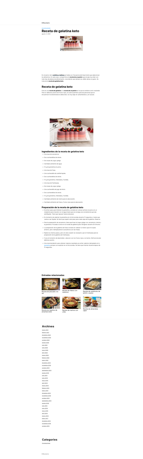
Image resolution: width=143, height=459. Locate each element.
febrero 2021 (45, 332)
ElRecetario (46, 23)
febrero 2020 (45, 357)
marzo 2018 (45, 416)
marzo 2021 (45, 330)
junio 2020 (45, 347)
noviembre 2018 (46, 395)
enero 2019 (45, 390)
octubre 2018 (45, 398)
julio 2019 (44, 375)
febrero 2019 (45, 388)
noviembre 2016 (46, 423)
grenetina (47, 245)
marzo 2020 (45, 355)
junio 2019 (45, 378)
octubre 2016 (45, 426)
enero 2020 (45, 360)
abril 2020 (45, 352)
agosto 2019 (45, 373)
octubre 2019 (45, 368)
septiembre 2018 (46, 400)
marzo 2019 (45, 385)
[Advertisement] (44, 10)
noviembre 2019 (46, 365)
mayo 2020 (45, 350)
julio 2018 (44, 405)
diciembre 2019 (46, 362)
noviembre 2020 (46, 337)
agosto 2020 (45, 342)
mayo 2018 (45, 410)
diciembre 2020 (46, 335)
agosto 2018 (45, 403)
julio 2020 (44, 345)
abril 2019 (45, 383)
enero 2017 (45, 418)
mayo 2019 (45, 380)
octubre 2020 (46, 340)
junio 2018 (45, 408)
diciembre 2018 (46, 393)
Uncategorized (46, 28)
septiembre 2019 (46, 370)
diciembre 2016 (46, 421)
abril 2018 (45, 413)
